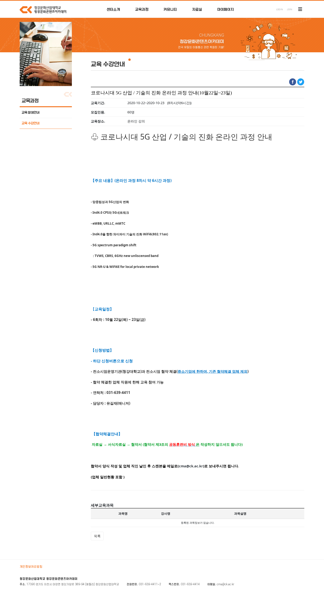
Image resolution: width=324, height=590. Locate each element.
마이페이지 (225, 9)
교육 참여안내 (30, 112)
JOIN (289, 9)
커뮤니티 (170, 9)
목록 (97, 536)
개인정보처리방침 (31, 566)
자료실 (197, 9)
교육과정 (141, 9)
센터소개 (113, 9)
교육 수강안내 (30, 123)
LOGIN (279, 9)
